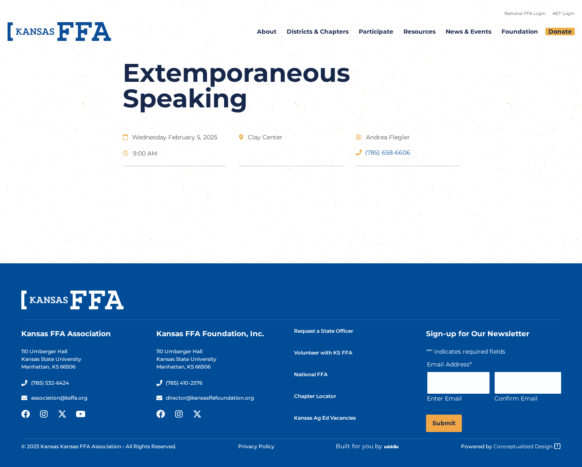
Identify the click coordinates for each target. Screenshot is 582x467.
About (267, 31)
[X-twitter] (62, 414)
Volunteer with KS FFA (323, 352)
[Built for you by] (391, 446)
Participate (376, 31)
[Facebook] (25, 414)
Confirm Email (516, 398)
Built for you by (359, 446)
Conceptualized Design (523, 446)
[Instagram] (44, 414)
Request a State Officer (323, 331)
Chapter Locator (315, 396)
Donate (560, 31)
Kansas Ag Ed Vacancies (325, 418)
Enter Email (444, 398)
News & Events (468, 31)
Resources (419, 31)
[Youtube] (80, 414)
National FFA (311, 374)
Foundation (519, 31)
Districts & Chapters (318, 31)
